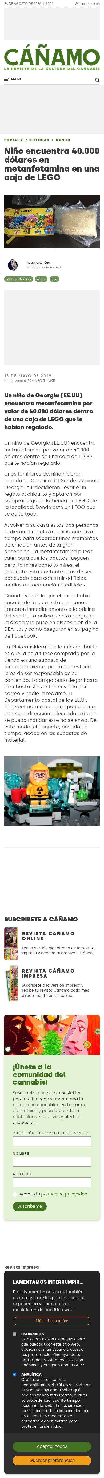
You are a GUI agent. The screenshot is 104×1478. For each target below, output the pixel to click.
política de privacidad (64, 1194)
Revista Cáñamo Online (48, 936)
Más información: (52, 1321)
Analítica (31, 1374)
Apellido (22, 1174)
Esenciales (32, 1334)
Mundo (63, 140)
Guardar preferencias (52, 1460)
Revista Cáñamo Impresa (48, 973)
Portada (13, 140)
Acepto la (53, 1194)
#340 (49, 4)
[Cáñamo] (52, 59)
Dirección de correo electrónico (51, 1133)
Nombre (21, 1153)
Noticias (39, 140)
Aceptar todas (52, 1446)
